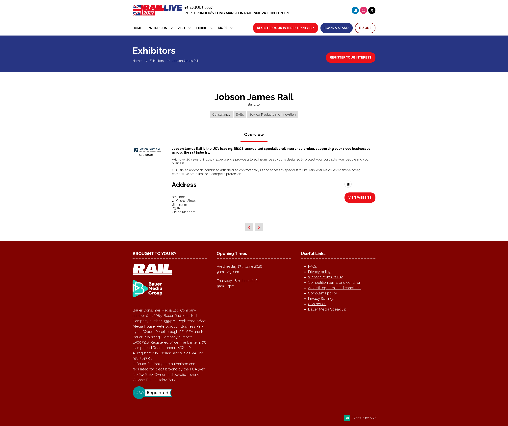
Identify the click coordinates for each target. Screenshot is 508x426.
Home (137, 28)
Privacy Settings (321, 298)
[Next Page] (259, 227)
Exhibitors (157, 61)
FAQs (312, 266)
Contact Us (317, 304)
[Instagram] (363, 10)
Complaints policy (322, 293)
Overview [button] (254, 134)
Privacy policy (319, 272)
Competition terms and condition (334, 282)
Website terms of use (325, 277)
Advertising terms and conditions (334, 288)
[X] (371, 10)
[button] (224, 28)
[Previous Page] (249, 227)
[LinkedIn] (355, 10)
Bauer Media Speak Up (327, 309)
